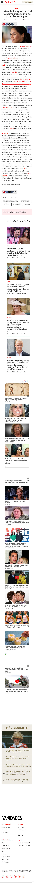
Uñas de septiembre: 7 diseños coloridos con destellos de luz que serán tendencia (18, 765)
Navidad (6, 204)
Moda (9, 282)
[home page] (10, 2)
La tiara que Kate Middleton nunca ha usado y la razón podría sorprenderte (17, 780)
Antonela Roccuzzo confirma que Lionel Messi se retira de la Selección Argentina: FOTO (18, 251)
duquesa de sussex (10, 201)
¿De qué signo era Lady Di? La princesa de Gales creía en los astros (17, 751)
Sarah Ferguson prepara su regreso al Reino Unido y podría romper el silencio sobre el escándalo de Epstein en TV (18, 325)
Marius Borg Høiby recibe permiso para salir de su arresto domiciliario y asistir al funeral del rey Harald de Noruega (18, 364)
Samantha (17, 204)
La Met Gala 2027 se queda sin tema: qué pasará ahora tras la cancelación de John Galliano (18, 287)
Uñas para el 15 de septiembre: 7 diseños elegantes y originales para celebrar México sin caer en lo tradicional (18, 772)
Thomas (27, 204)
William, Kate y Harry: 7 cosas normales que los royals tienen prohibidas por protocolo (17, 758)
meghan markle (9, 198)
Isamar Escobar (21, 257)
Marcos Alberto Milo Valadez (22, 20)
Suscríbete (28, 2)
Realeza (17, 8)
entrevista (25, 201)
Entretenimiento (12, 246)
